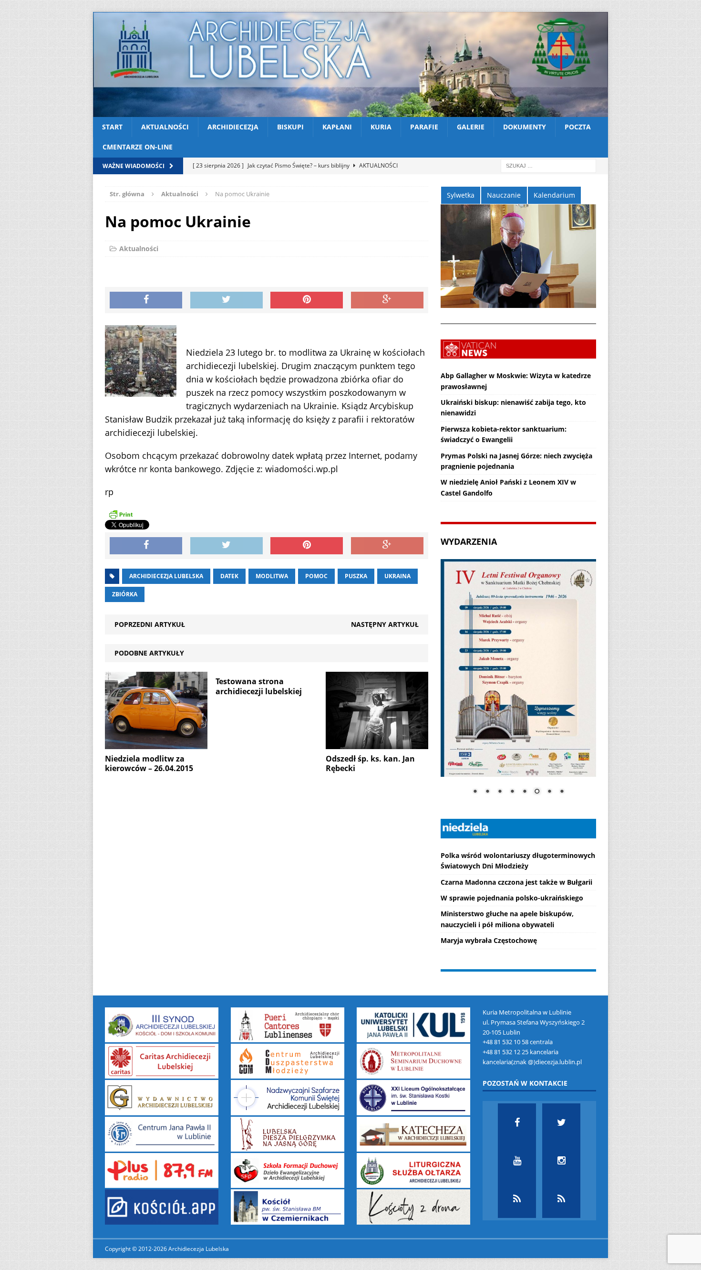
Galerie (471, 126)
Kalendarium (554, 195)
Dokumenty (524, 126)
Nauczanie (504, 195)
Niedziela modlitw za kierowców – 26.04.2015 (149, 763)
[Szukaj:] (548, 164)
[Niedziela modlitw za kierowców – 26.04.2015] (156, 743)
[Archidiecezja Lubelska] (350, 64)
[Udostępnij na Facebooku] (146, 300)
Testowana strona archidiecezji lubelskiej (259, 686)
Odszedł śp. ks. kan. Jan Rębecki (370, 763)
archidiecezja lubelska (166, 576)
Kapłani (337, 126)
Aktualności (165, 126)
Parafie (424, 126)
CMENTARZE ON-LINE (138, 146)
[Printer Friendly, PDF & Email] (120, 513)
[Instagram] (561, 1161)
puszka (356, 576)
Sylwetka (460, 195)
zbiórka (124, 594)
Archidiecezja (232, 126)
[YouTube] (517, 1161)
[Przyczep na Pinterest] (306, 300)
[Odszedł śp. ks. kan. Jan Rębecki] (377, 743)
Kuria (381, 126)
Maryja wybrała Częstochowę (489, 940)
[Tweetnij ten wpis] (226, 300)
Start (112, 126)
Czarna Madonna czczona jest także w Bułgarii (516, 882)
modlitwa (272, 576)
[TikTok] (517, 1199)
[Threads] (561, 1199)
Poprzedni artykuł (149, 624)
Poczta (578, 126)
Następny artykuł (385, 624)
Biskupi (290, 126)
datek (229, 576)
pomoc (316, 576)
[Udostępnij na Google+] (387, 300)
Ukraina (397, 576)
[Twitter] (561, 1122)
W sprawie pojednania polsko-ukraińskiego (512, 897)
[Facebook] (517, 1122)
